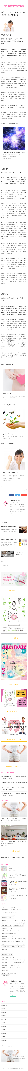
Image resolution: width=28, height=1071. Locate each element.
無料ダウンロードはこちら (14, 739)
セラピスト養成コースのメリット (10, 973)
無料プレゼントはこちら (14, 711)
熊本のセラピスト (6, 925)
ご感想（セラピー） (7, 936)
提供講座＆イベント (15, 967)
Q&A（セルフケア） (7, 949)
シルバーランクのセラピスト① (9, 915)
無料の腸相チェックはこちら (14, 766)
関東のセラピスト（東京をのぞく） (10, 930)
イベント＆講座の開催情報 (9, 933)
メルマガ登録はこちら (14, 851)
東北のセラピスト (18, 925)
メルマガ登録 (5, 975)
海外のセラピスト (6, 962)
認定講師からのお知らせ (8, 941)
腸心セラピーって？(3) (5, 486)
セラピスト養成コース (8, 946)
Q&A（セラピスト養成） (8, 952)
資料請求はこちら (14, 590)
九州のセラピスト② (20, 920)
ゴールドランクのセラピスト (9, 912)
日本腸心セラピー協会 (14, 5)
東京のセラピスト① (7, 954)
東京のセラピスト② (7, 923)
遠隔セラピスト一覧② (7, 917)
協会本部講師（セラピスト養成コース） (11, 909)
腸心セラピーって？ (7, 944)
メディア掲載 (5, 970)
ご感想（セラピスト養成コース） (10, 965)
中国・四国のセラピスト (8, 959)
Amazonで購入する (14, 638)
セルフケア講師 (20, 946)
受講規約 (5, 967)
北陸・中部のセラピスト (8, 957)
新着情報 (19, 941)
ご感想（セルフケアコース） (9, 938)
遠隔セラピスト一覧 (7, 920)
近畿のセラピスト (18, 962)
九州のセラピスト (21, 959)
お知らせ (21, 938)
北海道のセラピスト (7, 928)
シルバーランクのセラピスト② (9, 907)
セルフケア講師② (19, 923)
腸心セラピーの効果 (19, 944)
